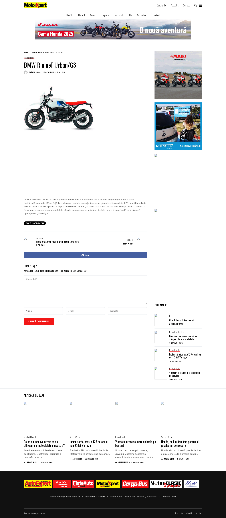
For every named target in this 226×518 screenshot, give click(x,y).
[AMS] (62, 484)
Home (26, 52)
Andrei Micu (32, 462)
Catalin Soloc (35, 72)
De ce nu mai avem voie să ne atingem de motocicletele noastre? (183, 339)
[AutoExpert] (38, 484)
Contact (199, 513)
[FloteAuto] (83, 484)
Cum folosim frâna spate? (181, 320)
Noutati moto (37, 52)
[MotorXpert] (108, 484)
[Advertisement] (85, 173)
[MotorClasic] (166, 484)
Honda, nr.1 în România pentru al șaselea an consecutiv (179, 443)
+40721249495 (97, 496)
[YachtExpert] (191, 484)
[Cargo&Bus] (135, 484)
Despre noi (179, 513)
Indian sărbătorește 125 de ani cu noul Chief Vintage (185, 356)
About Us (189, 513)
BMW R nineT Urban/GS (35, 223)
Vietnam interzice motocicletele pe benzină (184, 374)
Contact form (169, 496)
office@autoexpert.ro (68, 496)
